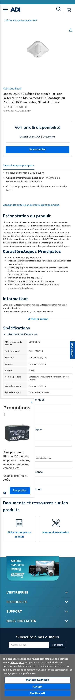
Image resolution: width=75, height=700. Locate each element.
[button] (72, 350)
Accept (37, 687)
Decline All (37, 693)
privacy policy (17, 662)
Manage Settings (37, 680)
